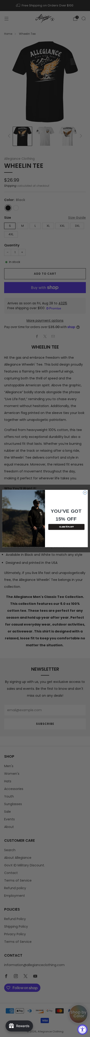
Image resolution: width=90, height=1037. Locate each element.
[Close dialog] (85, 493)
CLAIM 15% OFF (66, 526)
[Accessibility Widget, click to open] (82, 1029)
